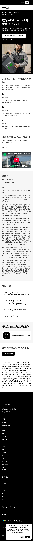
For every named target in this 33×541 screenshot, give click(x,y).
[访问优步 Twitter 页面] (14, 507)
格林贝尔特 (17, 12)
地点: (3, 179)
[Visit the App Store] (18, 521)
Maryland (9, 12)
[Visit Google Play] (7, 520)
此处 (28, 530)
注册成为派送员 (8, 353)
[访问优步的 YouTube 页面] (7, 507)
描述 (3, 187)
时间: (3, 182)
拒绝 (22, 537)
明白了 (27, 537)
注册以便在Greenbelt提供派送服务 (14, 35)
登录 (22, 2)
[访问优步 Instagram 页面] (10, 507)
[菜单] (30, 2)
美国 (3, 12)
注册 (27, 2)
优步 (3, 2)
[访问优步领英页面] (3, 507)
